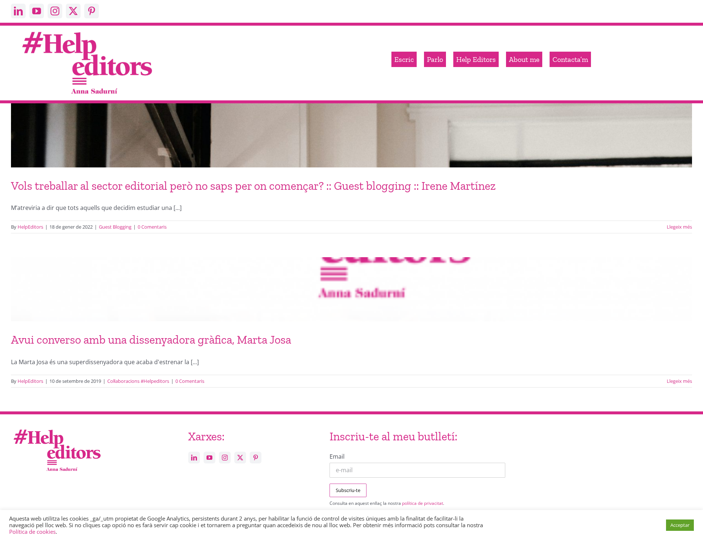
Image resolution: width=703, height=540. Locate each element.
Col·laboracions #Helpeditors (138, 381)
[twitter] (73, 11)
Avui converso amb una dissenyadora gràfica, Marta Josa (151, 340)
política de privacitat (422, 503)
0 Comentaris (152, 226)
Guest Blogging (115, 226)
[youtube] (36, 11)
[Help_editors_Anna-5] (57, 428)
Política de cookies (32, 531)
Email (337, 456)
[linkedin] (18, 11)
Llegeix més (679, 226)
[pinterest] (91, 11)
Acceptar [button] (679, 525)
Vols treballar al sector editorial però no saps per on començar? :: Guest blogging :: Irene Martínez (253, 186)
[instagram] (55, 11)
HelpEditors (30, 226)
